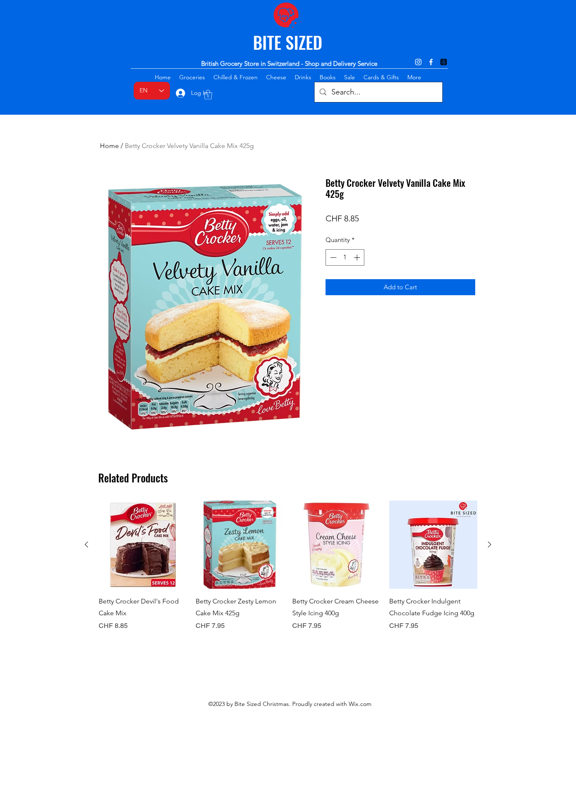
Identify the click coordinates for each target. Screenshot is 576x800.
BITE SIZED (287, 42)
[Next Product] (489, 544)
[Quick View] (143, 545)
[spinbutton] (345, 257)
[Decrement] (332, 257)
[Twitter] (443, 62)
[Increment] (357, 257)
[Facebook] (431, 62)
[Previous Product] (86, 544)
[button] (208, 95)
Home (109, 146)
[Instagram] (418, 62)
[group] (288, 566)
